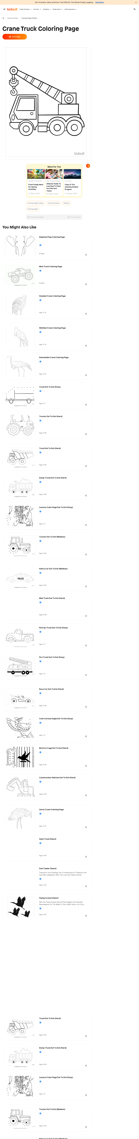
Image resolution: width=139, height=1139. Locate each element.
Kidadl (3, 18)
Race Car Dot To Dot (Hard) (51, 689)
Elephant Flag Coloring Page (52, 237)
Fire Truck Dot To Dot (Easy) (52, 657)
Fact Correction (76, 217)
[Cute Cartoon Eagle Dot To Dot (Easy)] (20, 727)
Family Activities (24, 9)
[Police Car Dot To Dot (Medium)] (20, 577)
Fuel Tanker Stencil (47, 868)
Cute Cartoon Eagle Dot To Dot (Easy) (56, 719)
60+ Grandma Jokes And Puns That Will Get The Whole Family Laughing (64, 2)
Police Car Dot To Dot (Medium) (53, 569)
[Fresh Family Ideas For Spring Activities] (36, 173)
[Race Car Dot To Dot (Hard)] (20, 698)
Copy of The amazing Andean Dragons (71, 187)
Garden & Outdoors (35, 181)
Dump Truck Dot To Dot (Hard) (53, 478)
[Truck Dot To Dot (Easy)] (20, 396)
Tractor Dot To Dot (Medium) (52, 537)
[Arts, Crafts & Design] (40, 245)
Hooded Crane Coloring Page (52, 296)
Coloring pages (32, 209)
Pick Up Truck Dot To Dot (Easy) (53, 628)
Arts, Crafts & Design (53, 181)
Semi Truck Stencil (47, 839)
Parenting (46, 9)
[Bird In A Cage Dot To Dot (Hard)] (20, 757)
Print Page (16, 37)
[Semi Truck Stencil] (20, 848)
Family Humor (57, 9)
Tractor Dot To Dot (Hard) (50, 416)
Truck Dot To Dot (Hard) (50, 448)
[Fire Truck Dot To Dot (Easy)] (20, 666)
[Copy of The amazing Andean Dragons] (72, 173)
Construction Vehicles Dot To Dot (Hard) (57, 777)
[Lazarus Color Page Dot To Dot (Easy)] (20, 516)
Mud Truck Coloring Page (50, 266)
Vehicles (66, 203)
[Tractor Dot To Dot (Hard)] (20, 425)
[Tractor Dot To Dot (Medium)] (20, 545)
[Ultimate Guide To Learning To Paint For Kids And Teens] (54, 174)
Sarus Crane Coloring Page (51, 809)
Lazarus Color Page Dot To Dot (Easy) (56, 507)
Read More (99, 2)
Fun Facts (36, 9)
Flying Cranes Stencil (48, 898)
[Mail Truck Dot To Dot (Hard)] (20, 607)
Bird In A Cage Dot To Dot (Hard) (53, 748)
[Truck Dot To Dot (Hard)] (20, 457)
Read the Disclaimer (37, 217)
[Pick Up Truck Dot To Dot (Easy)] (20, 636)
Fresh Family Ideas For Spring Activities (35, 187)
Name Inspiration (70, 9)
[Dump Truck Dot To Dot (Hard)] (20, 486)
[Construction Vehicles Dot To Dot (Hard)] (20, 786)
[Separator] (88, 166)
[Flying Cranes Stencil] (20, 907)
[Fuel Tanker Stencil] (20, 877)
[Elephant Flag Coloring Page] (20, 246)
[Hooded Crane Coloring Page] (20, 305)
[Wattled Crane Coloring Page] (20, 337)
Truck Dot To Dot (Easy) (50, 387)
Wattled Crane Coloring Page (52, 328)
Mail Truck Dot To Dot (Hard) (52, 598)
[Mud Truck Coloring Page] (20, 275)
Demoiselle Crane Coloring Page (53, 357)
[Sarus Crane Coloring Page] (20, 818)
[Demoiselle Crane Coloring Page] (20, 366)
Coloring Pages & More (35, 203)
